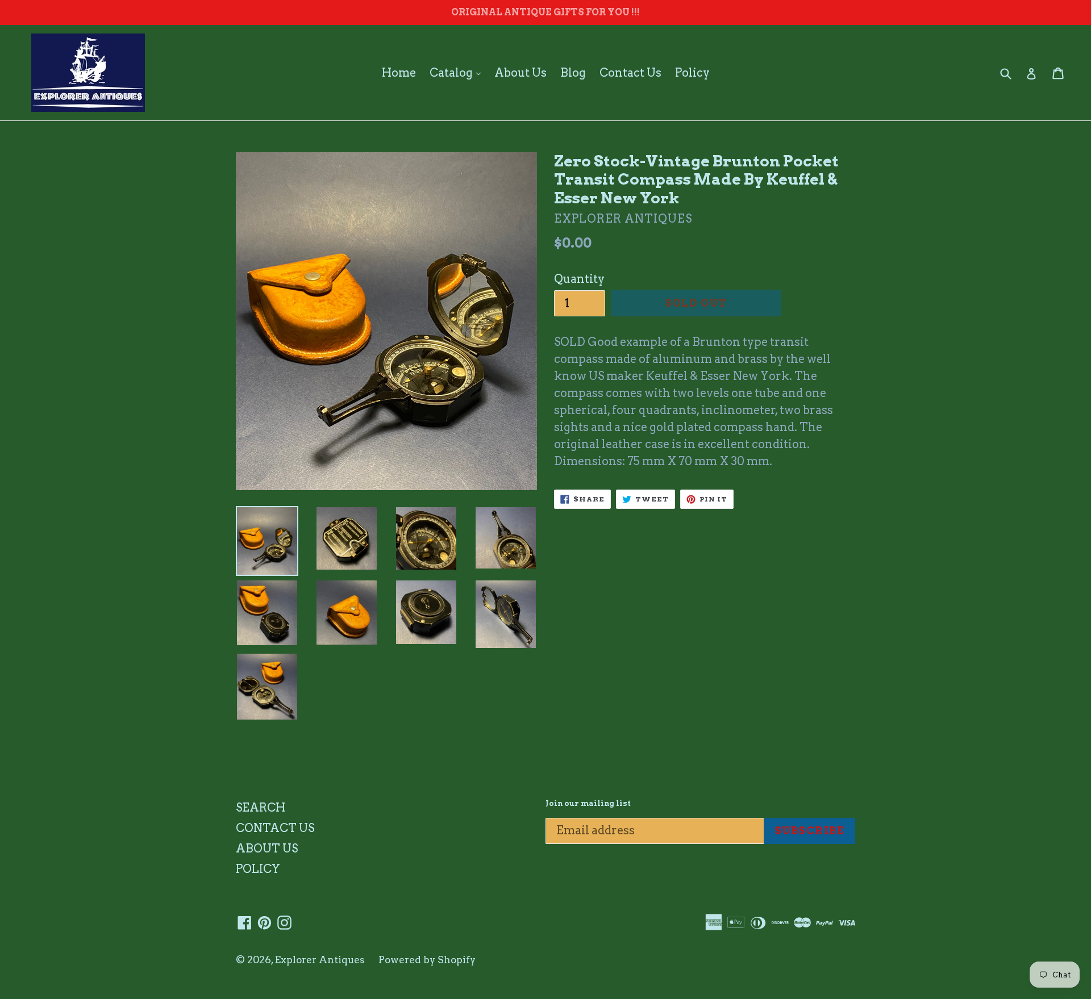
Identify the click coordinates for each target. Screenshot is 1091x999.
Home (399, 73)
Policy (692, 73)
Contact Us (630, 73)
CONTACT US (275, 828)
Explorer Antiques (320, 959)
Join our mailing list (588, 803)
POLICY (258, 869)
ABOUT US (267, 848)
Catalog (458, 72)
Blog (573, 73)
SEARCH (260, 807)
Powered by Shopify (427, 959)
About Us (520, 73)
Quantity (579, 279)
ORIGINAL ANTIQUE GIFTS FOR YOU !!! (545, 12)
